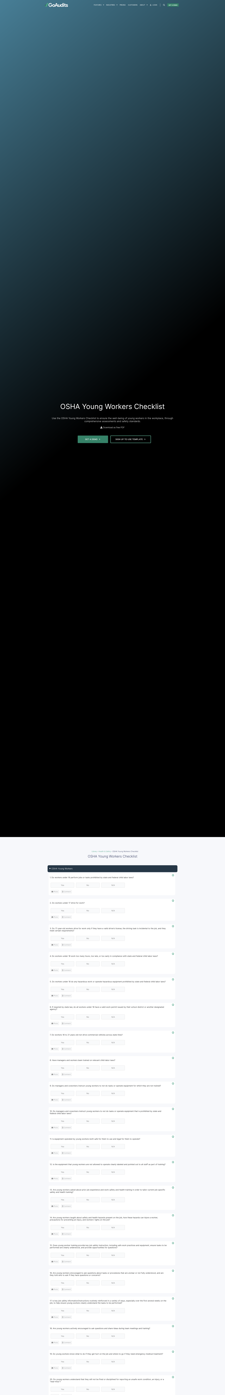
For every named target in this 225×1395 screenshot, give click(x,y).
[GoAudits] (56, 5)
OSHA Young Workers (62, 868)
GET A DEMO (173, 5)
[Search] (164, 5)
